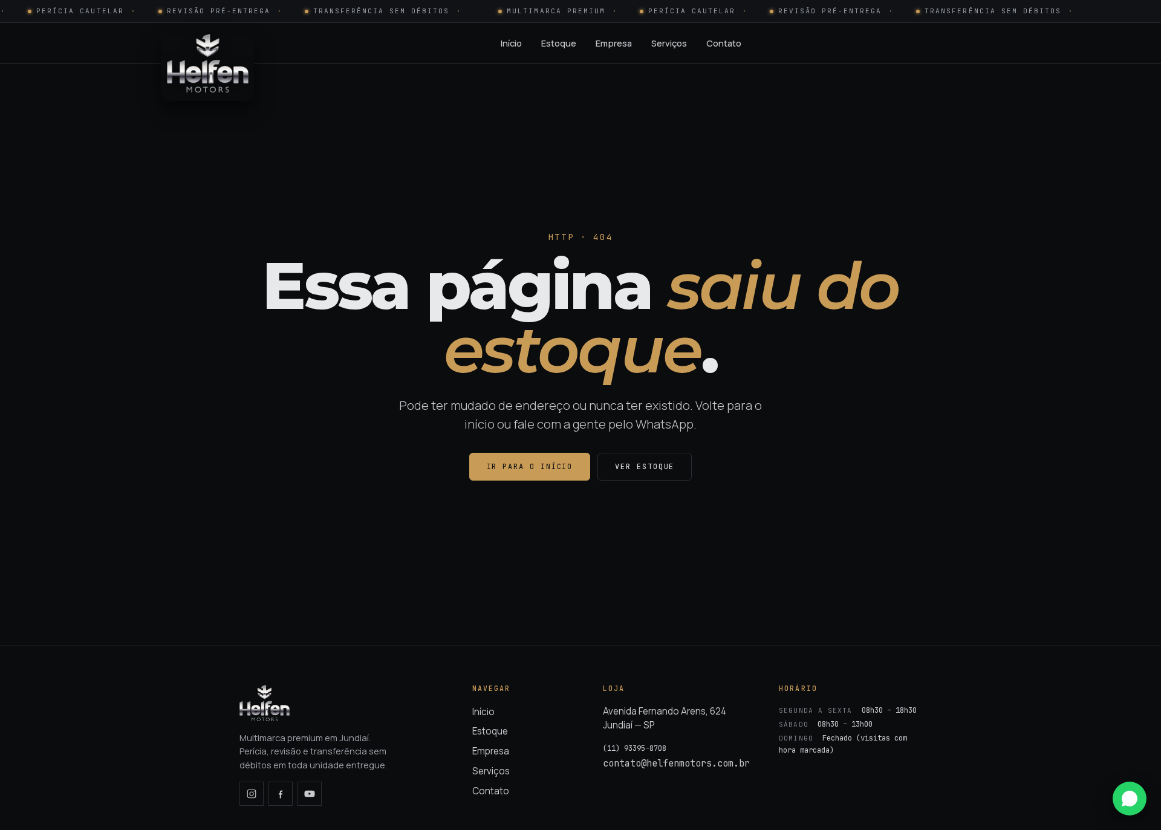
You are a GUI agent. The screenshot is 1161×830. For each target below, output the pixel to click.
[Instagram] (251, 794)
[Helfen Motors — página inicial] (208, 43)
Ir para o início (530, 467)
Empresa (614, 43)
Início (511, 43)
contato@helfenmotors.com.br (676, 763)
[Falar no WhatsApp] (1129, 798)
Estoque (558, 43)
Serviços (669, 43)
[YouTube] (310, 794)
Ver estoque (644, 467)
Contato (723, 43)
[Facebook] (280, 794)
